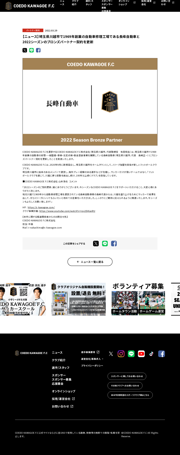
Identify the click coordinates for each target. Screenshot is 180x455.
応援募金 (106, 11)
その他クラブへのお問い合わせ (125, 385)
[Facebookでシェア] (38, 50)
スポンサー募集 (61, 379)
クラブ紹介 (59, 360)
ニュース (57, 352)
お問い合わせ (60, 406)
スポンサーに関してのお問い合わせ (127, 376)
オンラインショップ (64, 391)
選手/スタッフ (60, 368)
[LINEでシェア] (31, 50)
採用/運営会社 (61, 399)
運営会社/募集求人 (91, 358)
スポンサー (59, 375)
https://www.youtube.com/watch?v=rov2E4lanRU (67, 211)
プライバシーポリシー (92, 365)
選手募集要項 (88, 352)
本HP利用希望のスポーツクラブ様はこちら (130, 395)
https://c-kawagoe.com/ (41, 207)
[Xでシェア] (24, 50)
